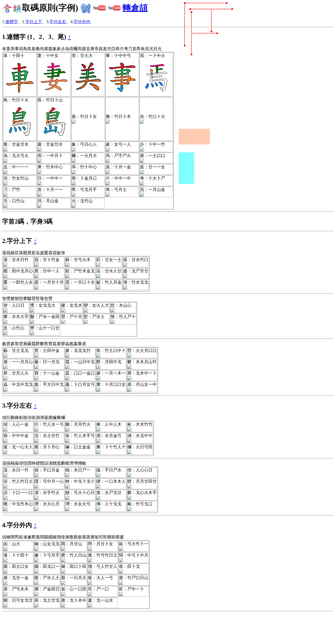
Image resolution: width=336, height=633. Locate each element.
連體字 (11, 21)
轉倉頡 (135, 7)
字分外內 (82, 21)
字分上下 (33, 21)
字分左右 (57, 21)
